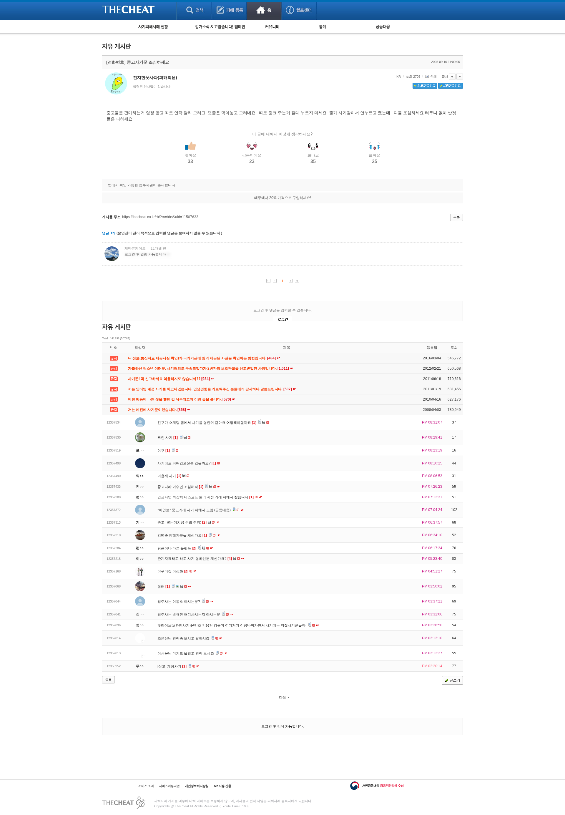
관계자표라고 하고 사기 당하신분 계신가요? (194, 559)
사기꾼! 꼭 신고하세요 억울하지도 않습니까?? (169, 379)
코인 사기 (167, 438)
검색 (194, 10)
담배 (163, 587)
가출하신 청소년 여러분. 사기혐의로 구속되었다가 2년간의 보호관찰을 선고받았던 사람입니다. (209, 368)
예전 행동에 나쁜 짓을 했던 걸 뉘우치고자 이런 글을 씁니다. (180, 399)
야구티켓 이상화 (172, 571)
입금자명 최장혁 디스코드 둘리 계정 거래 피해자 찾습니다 (205, 497)
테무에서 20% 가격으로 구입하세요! (282, 198)
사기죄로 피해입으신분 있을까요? (186, 463)
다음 (282, 698)
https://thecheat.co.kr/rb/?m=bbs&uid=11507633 (160, 217)
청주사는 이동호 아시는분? (179, 602)
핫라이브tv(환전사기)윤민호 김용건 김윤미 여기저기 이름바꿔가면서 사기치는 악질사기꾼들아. (232, 625)
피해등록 (229, 10)
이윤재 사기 (169, 476)
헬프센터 (299, 10)
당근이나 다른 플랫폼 (176, 548)
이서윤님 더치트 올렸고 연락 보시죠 (186, 653)
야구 (163, 451)
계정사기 (177, 666)
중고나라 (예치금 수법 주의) (182, 522)
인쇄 (433, 76)
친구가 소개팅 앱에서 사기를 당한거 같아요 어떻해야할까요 (206, 423)
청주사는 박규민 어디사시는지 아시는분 (189, 615)
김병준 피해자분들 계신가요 (182, 535)
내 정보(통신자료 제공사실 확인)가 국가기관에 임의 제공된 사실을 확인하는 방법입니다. (202, 358)
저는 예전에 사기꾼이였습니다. (157, 410)
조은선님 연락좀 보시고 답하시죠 (183, 638)
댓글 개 (109, 233)
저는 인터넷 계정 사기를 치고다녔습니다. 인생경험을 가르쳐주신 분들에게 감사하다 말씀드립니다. (210, 389)
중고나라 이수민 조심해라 (180, 487)
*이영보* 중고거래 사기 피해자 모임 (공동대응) (194, 510)
